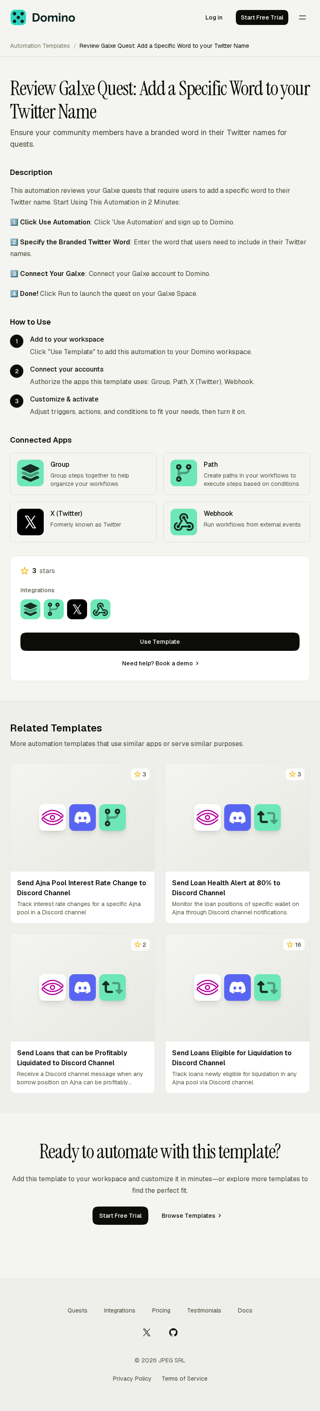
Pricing (161, 1310)
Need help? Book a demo (157, 663)
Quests (78, 1310)
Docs (245, 1310)
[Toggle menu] (302, 17)
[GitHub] (173, 1332)
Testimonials (204, 1310)
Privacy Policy (132, 1378)
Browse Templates (188, 1215)
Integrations (119, 1310)
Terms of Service (185, 1378)
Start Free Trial (262, 17)
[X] (147, 1332)
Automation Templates (40, 45)
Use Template (160, 641)
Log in (213, 17)
